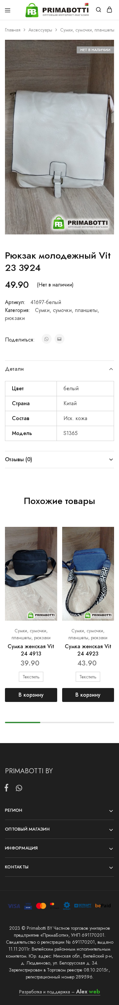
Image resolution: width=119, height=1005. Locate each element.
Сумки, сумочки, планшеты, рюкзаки (31, 634)
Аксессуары (40, 30)
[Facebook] (8, 789)
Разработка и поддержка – (59, 991)
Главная (12, 30)
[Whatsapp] (18, 789)
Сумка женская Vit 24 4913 (31, 650)
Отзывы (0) (18, 459)
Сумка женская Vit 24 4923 (88, 650)
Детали (14, 369)
